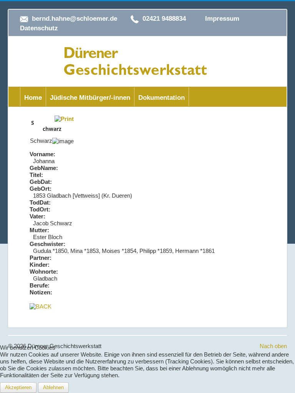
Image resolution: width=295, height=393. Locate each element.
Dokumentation (161, 97)
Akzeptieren (18, 387)
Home (33, 97)
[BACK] (40, 306)
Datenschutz (39, 28)
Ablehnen (53, 387)
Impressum (222, 18)
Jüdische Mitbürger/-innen (90, 97)
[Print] (64, 118)
